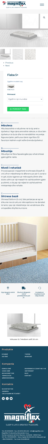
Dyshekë (5, 354)
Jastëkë (5, 356)
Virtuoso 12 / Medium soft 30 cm (24, 339)
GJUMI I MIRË (6, 371)
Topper (27, 354)
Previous (9, 63)
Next (7, 66)
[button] (44, 18)
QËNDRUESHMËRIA (8, 378)
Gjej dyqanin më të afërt (11, 393)
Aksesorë (28, 356)
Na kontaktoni (7, 389)
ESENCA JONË (6, 368)
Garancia (5, 391)
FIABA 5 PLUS (10, 89)
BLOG (26, 373)
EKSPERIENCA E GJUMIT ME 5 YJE (35, 368)
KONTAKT (28, 375)
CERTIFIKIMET (29, 371)
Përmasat (11, 94)
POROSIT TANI (19, 109)
